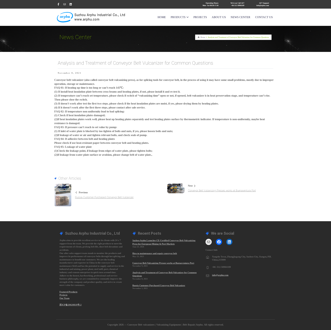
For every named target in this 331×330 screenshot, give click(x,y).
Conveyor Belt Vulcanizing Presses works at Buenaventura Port (222, 190)
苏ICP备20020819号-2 (70, 304)
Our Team (64, 298)
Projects (63, 295)
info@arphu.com (220, 275)
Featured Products (68, 292)
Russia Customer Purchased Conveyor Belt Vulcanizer (104, 197)
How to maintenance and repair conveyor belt (154, 253)
